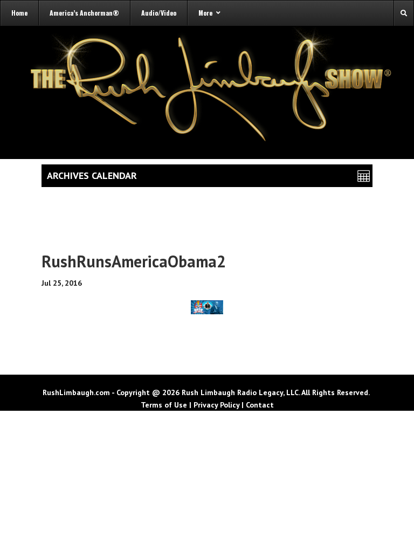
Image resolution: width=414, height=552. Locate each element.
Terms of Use (164, 405)
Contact (260, 405)
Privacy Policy (216, 405)
